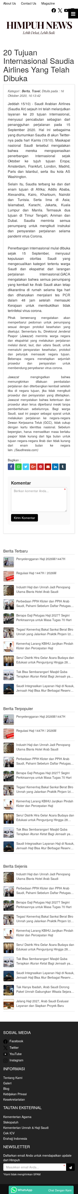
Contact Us (28, 3)
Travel (36, 91)
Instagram (16, 1060)
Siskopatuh (10, 1122)
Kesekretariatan (14, 1099)
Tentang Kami (12, 1077)
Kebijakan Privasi (15, 1094)
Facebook (16, 1041)
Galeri (7, 1083)
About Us (9, 3)
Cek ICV (9, 1133)
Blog (6, 1088)
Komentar (21, 483)
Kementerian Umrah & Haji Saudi (26, 1127)
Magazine (48, 3)
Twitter (14, 1047)
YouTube (15, 1054)
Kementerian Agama (17, 1117)
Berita (26, 91)
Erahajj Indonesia (15, 1138)
